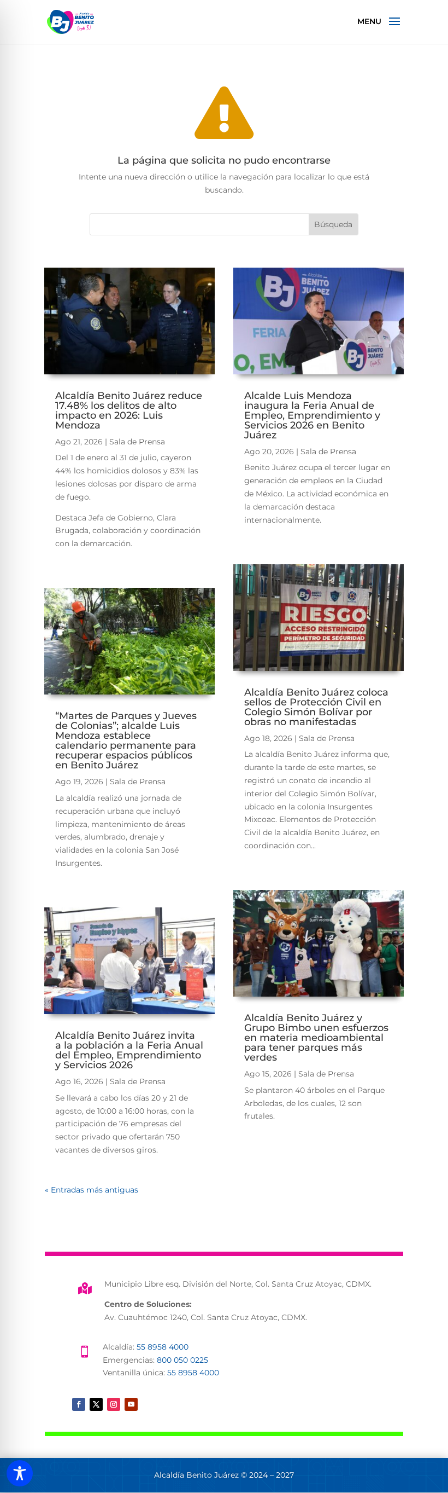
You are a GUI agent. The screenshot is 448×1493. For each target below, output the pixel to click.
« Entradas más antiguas (91, 1190)
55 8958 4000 (162, 1347)
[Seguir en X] (96, 1404)
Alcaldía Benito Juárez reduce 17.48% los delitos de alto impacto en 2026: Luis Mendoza (128, 410)
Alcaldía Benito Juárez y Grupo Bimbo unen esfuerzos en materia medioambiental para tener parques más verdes (316, 1037)
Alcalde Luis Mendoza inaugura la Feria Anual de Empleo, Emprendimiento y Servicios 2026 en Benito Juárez (312, 415)
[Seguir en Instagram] (113, 1404)
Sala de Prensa (137, 442)
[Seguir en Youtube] (131, 1404)
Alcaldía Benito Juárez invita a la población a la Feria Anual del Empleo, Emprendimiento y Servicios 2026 (129, 1050)
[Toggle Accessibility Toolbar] (19, 1473)
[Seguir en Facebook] (78, 1404)
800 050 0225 (182, 1360)
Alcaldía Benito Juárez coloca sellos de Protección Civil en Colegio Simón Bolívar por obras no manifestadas (316, 707)
